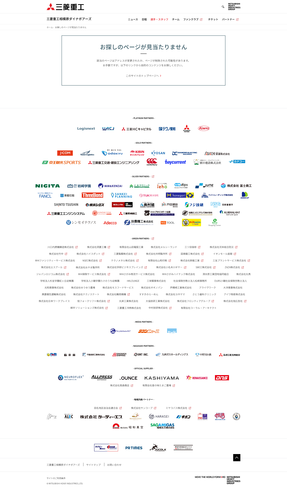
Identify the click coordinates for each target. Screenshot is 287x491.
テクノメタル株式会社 (123, 260)
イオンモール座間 (222, 253)
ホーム (50, 27)
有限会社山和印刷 (157, 260)
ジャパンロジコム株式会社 (50, 274)
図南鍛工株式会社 (190, 253)
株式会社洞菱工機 (96, 247)
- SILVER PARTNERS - (140, 177)
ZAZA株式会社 (232, 267)
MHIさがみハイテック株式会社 (178, 274)
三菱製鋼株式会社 (123, 253)
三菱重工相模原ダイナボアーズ (63, 464)
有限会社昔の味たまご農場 (156, 385)
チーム (176, 19)
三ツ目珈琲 (191, 247)
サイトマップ (93, 464)
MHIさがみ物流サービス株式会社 (137, 274)
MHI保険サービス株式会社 (92, 274)
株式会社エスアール (51, 267)
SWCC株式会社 (204, 267)
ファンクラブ (191, 19)
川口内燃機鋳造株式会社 (61, 247)
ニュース (133, 19)
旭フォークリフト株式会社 (91, 301)
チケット (213, 19)
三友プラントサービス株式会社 (229, 260)
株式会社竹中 (56, 253)
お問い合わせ (114, 464)
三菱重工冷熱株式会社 (129, 308)
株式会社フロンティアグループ (193, 301)
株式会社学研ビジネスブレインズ (125, 267)
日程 (144, 19)
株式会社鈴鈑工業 (190, 260)
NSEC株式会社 (90, 260)
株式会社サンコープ (141, 408)
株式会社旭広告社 (233, 301)
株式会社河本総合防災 (222, 247)
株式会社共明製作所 (157, 253)
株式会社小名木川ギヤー (169, 267)
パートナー (228, 19)
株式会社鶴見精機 (116, 294)
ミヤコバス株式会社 (176, 408)
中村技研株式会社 (158, 307)
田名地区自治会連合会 (106, 408)
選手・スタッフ (159, 19)
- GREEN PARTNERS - (140, 239)
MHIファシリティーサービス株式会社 (55, 260)
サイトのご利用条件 (56, 478)
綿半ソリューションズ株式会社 (87, 307)
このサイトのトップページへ (142, 75)
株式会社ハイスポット (88, 253)
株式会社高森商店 (119, 385)
